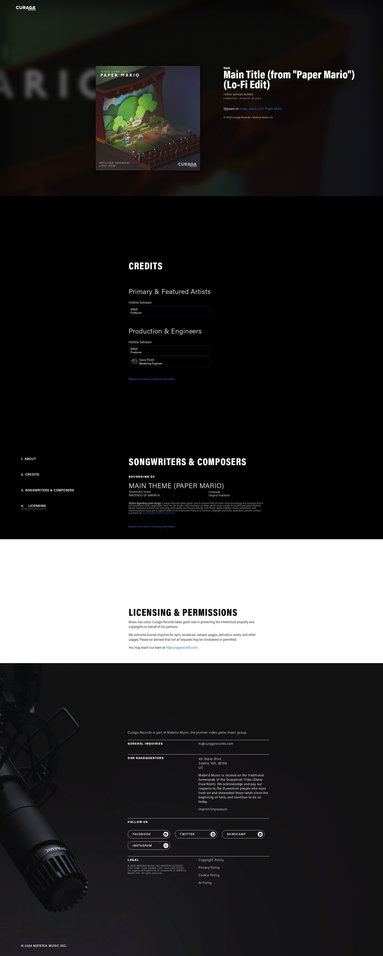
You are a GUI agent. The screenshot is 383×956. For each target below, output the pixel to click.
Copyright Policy (211, 860)
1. (28, 459)
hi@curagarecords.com (181, 648)
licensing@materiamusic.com (158, 513)
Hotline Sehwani (233, 94)
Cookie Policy (209, 875)
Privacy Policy (209, 867)
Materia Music (178, 732)
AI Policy (205, 883)
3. (47, 490)
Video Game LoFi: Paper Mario (261, 109)
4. (33, 506)
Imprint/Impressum (212, 809)
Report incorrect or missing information (152, 526)
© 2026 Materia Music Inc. (44, 946)
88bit (250, 94)
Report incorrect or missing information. (152, 379)
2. (30, 474)
